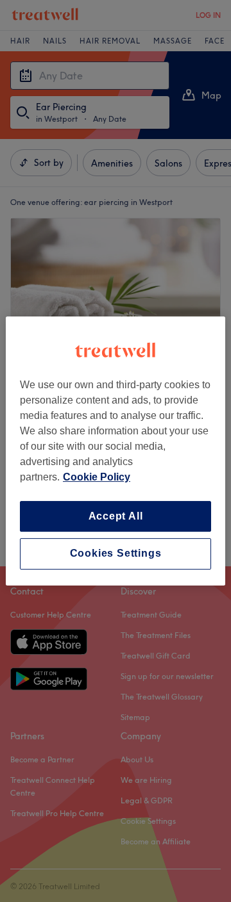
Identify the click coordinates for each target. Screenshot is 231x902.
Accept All (116, 516)
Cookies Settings (116, 553)
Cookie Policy (96, 477)
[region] (115, 451)
